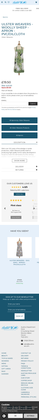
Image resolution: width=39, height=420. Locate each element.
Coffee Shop (26, 380)
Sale (3, 371)
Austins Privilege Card (28, 374)
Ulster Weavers (7, 37)
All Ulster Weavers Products (19, 128)
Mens (4, 363)
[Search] (5, 2)
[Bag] (36, 2)
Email (4, 100)
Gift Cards (6, 369)
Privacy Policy (27, 361)
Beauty (5, 356)
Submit (33, 104)
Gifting (5, 366)
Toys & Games (7, 358)
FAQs (23, 363)
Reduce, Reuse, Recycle (27, 384)
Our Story (25, 378)
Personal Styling (28, 397)
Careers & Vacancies (25, 393)
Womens (5, 361)
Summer (5, 374)
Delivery (25, 356)
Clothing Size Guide (27, 389)
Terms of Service (12, 109)
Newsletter (26, 371)
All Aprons (19, 135)
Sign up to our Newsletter (19, 298)
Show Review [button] (16, 217)
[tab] (20, 142)
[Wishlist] (9, 2)
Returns (24, 358)
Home (4, 353)
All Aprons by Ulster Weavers (20, 120)
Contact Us (26, 353)
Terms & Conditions (26, 367)
